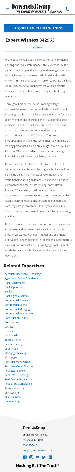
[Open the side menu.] (7, 9)
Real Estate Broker (16, 370)
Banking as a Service (17, 296)
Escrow (9, 326)
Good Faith (11, 335)
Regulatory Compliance (18, 383)
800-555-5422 (30, 445)
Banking (9, 291)
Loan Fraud (11, 348)
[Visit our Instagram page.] (31, 458)
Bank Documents (15, 282)
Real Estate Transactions (19, 379)
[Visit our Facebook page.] (25, 458)
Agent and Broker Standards (21, 278)
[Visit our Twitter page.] (44, 458)
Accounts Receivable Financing (23, 274)
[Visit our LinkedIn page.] (50, 458)
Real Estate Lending (16, 375)
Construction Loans (16, 318)
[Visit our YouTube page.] (37, 458)
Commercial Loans (16, 304)
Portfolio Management (18, 361)
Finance (9, 331)
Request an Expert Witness (38, 28)
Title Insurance (13, 397)
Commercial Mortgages (18, 309)
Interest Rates (13, 339)
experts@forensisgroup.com (37, 450)
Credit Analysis (13, 322)
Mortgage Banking (15, 353)
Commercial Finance (17, 300)
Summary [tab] (38, 47)
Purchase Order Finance (19, 366)
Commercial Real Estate (19, 313)
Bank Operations (14, 287)
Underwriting (12, 401)
